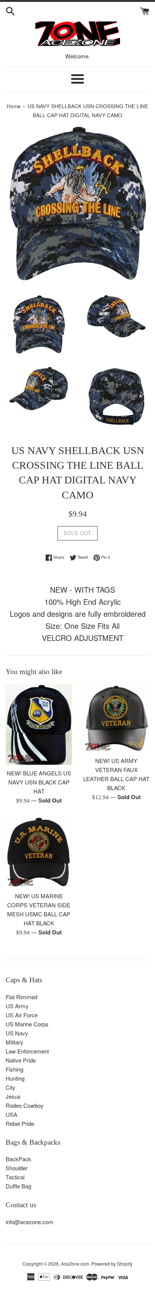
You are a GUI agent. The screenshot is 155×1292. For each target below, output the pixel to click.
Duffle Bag (18, 1186)
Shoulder (16, 1168)
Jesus (13, 1096)
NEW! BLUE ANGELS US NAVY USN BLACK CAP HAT (39, 782)
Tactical (15, 1177)
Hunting (15, 1078)
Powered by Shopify (111, 1263)
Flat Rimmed (21, 997)
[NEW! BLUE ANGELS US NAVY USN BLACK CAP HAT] (39, 724)
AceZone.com (75, 1263)
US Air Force (22, 1015)
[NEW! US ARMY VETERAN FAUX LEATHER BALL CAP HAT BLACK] (116, 718)
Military (14, 1042)
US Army (17, 1006)
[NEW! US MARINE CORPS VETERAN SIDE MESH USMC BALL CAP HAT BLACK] (39, 852)
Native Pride (21, 1060)
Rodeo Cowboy (25, 1105)
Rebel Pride (20, 1123)
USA (11, 1114)
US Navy (17, 1033)
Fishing (14, 1069)
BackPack (18, 1159)
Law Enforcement (27, 1051)
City (10, 1087)
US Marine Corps (27, 1024)
